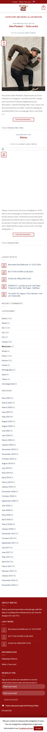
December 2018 (8, 491)
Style (25, 23)
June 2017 (6, 552)
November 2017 (9, 533)
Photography (7, 370)
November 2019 (9, 454)
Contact (14, 2)
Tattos (31, 23)
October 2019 (8, 459)
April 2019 (6, 477)
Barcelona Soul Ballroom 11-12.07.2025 (24, 264)
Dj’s (3, 332)
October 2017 (8, 538)
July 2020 (6, 430)
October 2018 (8, 496)
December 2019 (8, 449)
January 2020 (7, 445)
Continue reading (23, 119)
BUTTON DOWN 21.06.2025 (20, 271)
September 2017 (9, 543)
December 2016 (8, 580)
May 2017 (6, 557)
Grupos (5, 342)
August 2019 (7, 463)
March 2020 (7, 440)
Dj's (3, 328)
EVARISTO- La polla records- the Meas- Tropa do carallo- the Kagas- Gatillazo (24, 286)
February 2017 (8, 571)
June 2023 (6, 412)
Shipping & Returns (9, 659)
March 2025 (7, 402)
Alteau (23, 137)
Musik (4, 365)
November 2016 (9, 585)
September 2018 (9, 501)
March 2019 (7, 482)
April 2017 (6, 561)
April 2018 (6, 519)
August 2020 (7, 426)
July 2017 (6, 547)
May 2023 (6, 416)
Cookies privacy (26, 728)
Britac (33, 33)
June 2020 (6, 435)
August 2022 (7, 421)
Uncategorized (8, 384)
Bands (4, 318)
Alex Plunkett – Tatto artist (23, 26)
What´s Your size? (25, 2)
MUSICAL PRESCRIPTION (19, 278)
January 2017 (7, 575)
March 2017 (7, 566)
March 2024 (7, 407)
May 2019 (6, 472)
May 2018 (6, 515)
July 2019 (6, 468)
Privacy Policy (33, 706)
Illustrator (18, 23)
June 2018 (6, 510)
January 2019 (7, 487)
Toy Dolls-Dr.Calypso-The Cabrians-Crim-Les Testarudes (25, 294)
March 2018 (7, 524)
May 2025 (6, 398)
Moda (4, 351)
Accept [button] (38, 728)
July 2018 (6, 505)
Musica (5, 360)
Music (4, 356)
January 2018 (7, 529)
